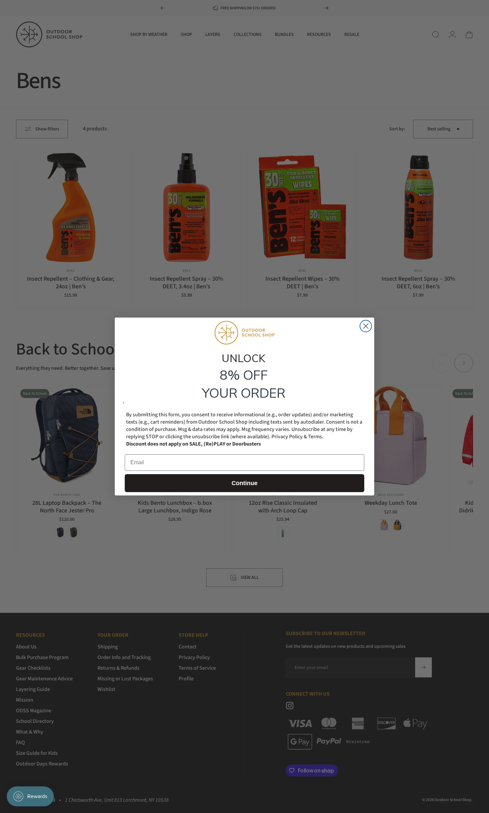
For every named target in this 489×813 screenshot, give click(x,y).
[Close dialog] (366, 326)
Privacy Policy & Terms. (297, 436)
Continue (244, 483)
